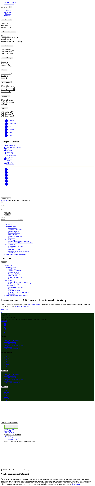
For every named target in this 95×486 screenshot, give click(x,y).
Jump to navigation (10, 2)
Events (3, 78)
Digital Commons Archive (12, 348)
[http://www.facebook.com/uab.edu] (5, 324)
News (6, 361)
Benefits (3, 76)
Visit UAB (4, 24)
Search (3, 218)
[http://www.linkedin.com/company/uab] (5, 332)
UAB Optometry (6, 116)
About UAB (4, 386)
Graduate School (6, 50)
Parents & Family (6, 58)
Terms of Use (9, 432)
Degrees (6, 358)
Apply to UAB (6, 26)
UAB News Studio (10, 342)
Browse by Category (10, 226)
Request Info (5, 28)
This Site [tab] (7, 212)
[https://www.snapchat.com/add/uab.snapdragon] (5, 325)
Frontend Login (12, 439)
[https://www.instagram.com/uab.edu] (5, 327)
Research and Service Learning (11, 42)
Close (3, 262)
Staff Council (5, 92)
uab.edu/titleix (76, 484)
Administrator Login (14, 438)
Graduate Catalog (7, 52)
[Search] (2, 202)
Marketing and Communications (13, 345)
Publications (8, 239)
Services (3, 62)
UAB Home (8, 347)
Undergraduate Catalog (8, 38)
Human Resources (7, 88)
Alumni (3, 70)
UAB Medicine (6, 112)
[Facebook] (6, 169)
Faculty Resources (7, 90)
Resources (4, 64)
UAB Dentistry (6, 114)
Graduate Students (6, 46)
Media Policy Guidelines (11, 340)
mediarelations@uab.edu (21, 306)
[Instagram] (6, 175)
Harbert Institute (6, 102)
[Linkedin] (6, 184)
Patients (3, 108)
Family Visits (5, 66)
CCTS (3, 104)
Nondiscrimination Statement (9, 422)
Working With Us (9, 244)
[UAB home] (47, 196)
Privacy (7, 431)
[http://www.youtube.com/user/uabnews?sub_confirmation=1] (5, 329)
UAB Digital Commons (34, 304)
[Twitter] (6, 172)
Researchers (5, 96)
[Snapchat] (6, 181)
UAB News (4, 200)
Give (5, 359)
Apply (6, 356)
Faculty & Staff (5, 82)
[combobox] (9, 220)
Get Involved (5, 74)
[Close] (10, 7)
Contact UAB (9, 429)
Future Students (5, 19)
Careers (6, 364)
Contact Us (4, 321)
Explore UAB (5, 198)
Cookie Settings (11, 426)
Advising (4, 36)
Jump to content (9, 4)
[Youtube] (6, 178)
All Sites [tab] (7, 214)
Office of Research (7, 100)
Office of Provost (6, 86)
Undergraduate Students (8, 32)
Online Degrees (6, 54)
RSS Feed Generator (10, 343)
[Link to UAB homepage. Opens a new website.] (17, 405)
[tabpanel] (47, 219)
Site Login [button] (7, 436)
